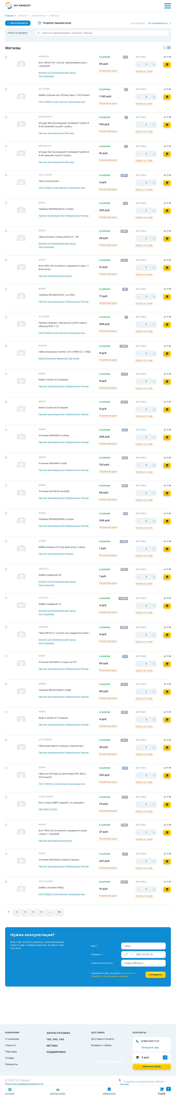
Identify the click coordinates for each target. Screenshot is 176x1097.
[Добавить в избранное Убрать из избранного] (6, 57)
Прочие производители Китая (55, 276)
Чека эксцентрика (49, 181)
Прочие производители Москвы (56, 133)
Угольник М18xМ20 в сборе (54, 435)
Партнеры (11, 1051)
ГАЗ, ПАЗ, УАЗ (55, 1039)
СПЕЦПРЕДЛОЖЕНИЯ (110, 1061)
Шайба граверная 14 (50, 604)
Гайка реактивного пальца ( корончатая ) (61, 746)
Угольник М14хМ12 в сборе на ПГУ (58, 662)
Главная (9, 15)
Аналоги (43, 81)
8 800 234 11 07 (150, 1041)
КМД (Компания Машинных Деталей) (59, 358)
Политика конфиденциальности (24, 1084)
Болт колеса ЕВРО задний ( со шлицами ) (61, 802)
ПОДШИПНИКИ (56, 1052)
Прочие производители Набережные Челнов (64, 216)
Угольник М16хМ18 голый (53, 463)
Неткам (124, 1084)
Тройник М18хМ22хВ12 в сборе (56, 209)
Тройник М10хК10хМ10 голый (55, 690)
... (50, 912)
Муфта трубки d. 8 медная (53, 718)
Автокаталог (58, 1094)
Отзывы (9, 1058)
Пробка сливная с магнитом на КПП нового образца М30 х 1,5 (63, 324)
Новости (10, 1045)
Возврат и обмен (101, 1045)
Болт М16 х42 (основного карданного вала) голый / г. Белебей (63, 832)
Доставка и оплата (102, 1039)
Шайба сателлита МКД (51, 887)
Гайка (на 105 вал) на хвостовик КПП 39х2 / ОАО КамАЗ (62, 775)
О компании (12, 1039)
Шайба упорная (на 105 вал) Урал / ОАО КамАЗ (64, 95)
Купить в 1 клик (144, 71)
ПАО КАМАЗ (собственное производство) (62, 102)
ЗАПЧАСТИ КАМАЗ (58, 1033)
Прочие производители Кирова (56, 554)
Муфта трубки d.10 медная (53, 407)
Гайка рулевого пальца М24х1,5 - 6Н (59, 237)
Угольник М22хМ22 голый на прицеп (59, 859)
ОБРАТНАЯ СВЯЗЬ (151, 1067)
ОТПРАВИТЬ (155, 975)
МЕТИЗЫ (52, 1045)
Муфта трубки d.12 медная (53, 379)
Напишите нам (149, 1047)
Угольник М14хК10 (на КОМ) (54, 491)
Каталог (22, 15)
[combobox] (159, 23)
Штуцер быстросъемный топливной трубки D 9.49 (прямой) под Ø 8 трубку (64, 154)
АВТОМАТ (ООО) (48, 809)
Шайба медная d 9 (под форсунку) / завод (62, 547)
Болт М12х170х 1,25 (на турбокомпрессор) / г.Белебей (63, 64)
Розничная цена (108, 70)
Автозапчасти (39, 15)
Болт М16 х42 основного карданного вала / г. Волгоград (64, 267)
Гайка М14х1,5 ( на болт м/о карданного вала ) (64, 633)
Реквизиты (11, 1064)
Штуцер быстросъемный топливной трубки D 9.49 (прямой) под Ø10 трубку (64, 125)
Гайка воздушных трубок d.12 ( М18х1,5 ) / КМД (64, 351)
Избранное (109, 1094)
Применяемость (64, 81)
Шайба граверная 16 (50, 575)
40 (59, 912)
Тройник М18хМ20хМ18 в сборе (56, 519)
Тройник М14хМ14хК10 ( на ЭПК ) (57, 295)
